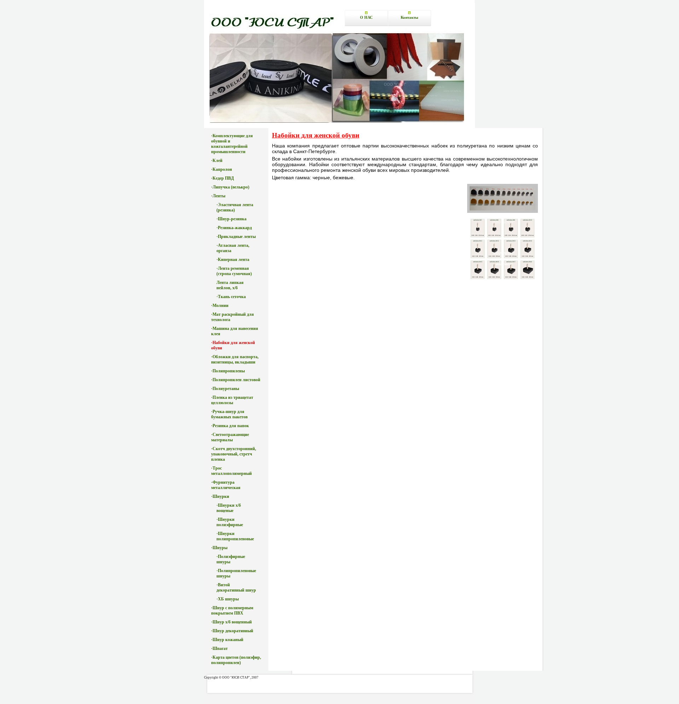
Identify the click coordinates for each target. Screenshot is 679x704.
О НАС (366, 17)
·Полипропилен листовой (235, 379)
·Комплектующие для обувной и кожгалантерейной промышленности (232, 143)
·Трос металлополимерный (231, 471)
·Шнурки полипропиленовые (235, 536)
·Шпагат (219, 648)
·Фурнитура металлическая (225, 485)
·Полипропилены (228, 370)
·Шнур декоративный (232, 630)
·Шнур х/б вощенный (231, 621)
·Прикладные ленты (236, 236)
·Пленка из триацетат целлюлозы (232, 400)
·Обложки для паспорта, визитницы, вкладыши (235, 359)
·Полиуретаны (225, 388)
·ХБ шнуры (227, 599)
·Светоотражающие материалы (230, 437)
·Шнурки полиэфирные (229, 522)
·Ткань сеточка (231, 296)
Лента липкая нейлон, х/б (230, 285)
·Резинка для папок (230, 425)
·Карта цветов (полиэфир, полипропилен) (236, 660)
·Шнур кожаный (227, 639)
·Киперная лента (232, 259)
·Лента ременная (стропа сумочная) (234, 271)
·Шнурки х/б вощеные (228, 508)
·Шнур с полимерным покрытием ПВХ (232, 610)
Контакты (409, 17)
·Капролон (221, 169)
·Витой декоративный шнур (236, 587)
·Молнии (219, 305)
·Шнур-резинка (231, 218)
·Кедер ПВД (222, 178)
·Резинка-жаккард (234, 227)
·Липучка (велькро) (230, 187)
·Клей (216, 160)
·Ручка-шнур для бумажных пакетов (229, 414)
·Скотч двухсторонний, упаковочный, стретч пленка (233, 454)
